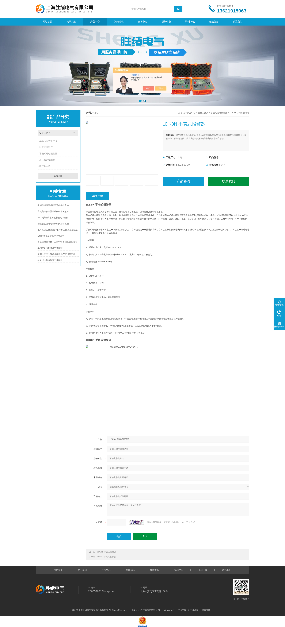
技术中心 (142, 21)
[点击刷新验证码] (136, 522)
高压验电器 (44, 166)
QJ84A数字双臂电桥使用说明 (51, 236)
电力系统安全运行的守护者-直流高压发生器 (58, 230)
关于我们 (71, 21)
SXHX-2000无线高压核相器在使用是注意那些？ (58, 254)
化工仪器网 (193, 610)
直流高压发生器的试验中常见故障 (53, 211)
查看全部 (58, 176)
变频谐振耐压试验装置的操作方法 (53, 205)
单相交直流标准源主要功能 (50, 248)
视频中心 (166, 21)
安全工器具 (44, 133)
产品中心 (95, 21)
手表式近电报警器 (48, 153)
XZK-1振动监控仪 (48, 141)
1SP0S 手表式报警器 (106, 557)
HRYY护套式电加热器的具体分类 (53, 218)
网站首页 (47, 21)
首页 (183, 113)
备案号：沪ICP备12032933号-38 (145, 610)
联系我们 (237, 21)
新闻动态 (119, 21)
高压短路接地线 (47, 160)
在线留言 (213, 21)
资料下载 (190, 21)
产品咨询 (183, 181)
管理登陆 (206, 610)
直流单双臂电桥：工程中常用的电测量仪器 (57, 242)
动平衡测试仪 (46, 147)
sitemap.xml (169, 610)
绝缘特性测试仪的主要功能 (50, 260)
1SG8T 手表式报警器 (106, 552)
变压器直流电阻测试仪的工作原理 (53, 224)
